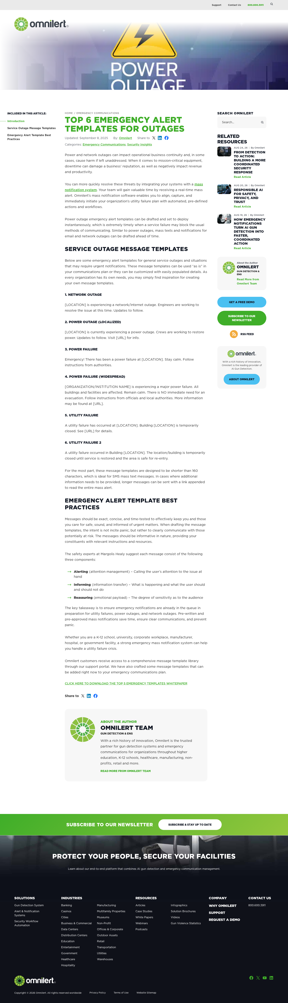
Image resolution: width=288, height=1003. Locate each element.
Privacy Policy (98, 992)
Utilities (101, 953)
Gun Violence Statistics (186, 923)
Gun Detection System (29, 905)
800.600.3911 (256, 5)
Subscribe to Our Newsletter (241, 318)
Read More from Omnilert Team (125, 771)
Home (69, 113)
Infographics (179, 905)
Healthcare (68, 959)
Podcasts (142, 929)
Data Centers (69, 929)
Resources (146, 898)
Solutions (24, 898)
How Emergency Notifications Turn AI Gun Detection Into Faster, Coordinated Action (249, 231)
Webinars (142, 923)
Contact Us (234, 5)
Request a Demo (224, 919)
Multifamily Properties (111, 911)
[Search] (262, 122)
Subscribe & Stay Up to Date (190, 824)
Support (216, 5)
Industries (71, 898)
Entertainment (70, 947)
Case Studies (144, 911)
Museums (103, 917)
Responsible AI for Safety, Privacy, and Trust (248, 196)
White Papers (144, 917)
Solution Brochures (183, 911)
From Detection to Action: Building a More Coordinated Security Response (250, 162)
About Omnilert (241, 379)
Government (69, 953)
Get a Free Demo (241, 302)
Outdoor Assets (107, 935)
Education (67, 941)
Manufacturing (106, 905)
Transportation (106, 947)
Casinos (66, 911)
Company (218, 898)
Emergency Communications (97, 113)
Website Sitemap (146, 992)
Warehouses (105, 959)
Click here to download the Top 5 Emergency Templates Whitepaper (126, 683)
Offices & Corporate (110, 929)
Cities (64, 917)
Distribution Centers (74, 935)
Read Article (242, 177)
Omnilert (125, 138)
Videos (175, 917)
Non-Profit (104, 923)
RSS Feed (247, 334)
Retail (100, 941)
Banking (66, 905)
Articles (140, 905)
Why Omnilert (222, 905)
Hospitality (68, 965)
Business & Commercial (76, 923)
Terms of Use (121, 992)
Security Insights (139, 144)
